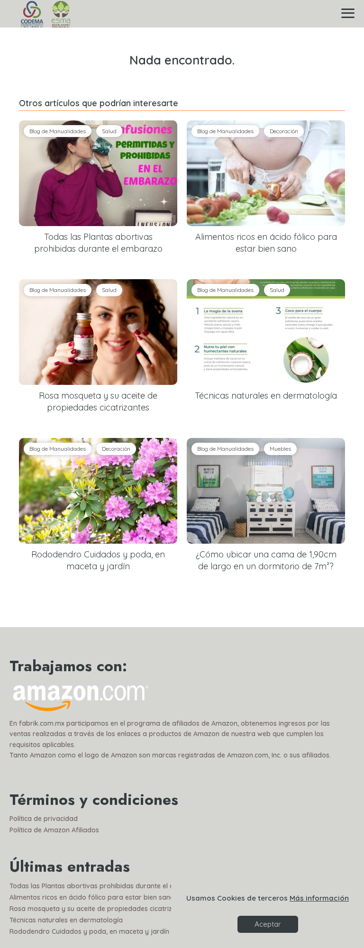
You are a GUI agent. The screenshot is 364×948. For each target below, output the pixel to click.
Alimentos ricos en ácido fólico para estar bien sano (91, 897)
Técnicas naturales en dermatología (66, 920)
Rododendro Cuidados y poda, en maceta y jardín (89, 931)
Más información (319, 897)
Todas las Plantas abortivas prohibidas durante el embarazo (106, 886)
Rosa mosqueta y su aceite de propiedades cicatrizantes (99, 908)
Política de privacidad (43, 818)
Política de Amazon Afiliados (54, 830)
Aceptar (268, 924)
